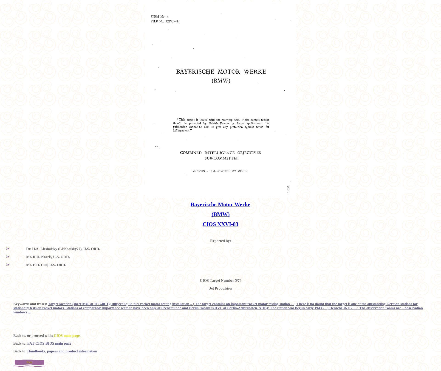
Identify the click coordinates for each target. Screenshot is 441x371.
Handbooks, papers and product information (62, 351)
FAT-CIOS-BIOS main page (49, 343)
